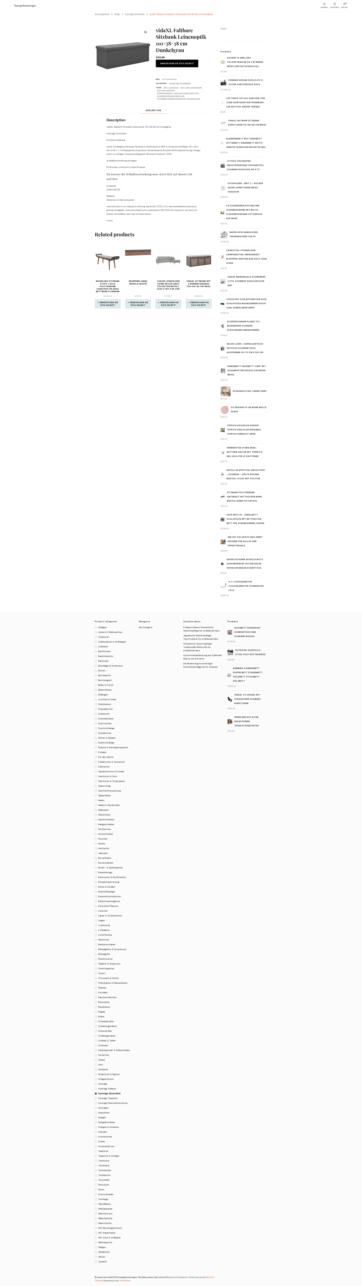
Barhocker (103, 660)
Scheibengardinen (107, 1026)
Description (153, 110)
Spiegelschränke (106, 1122)
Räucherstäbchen (107, 997)
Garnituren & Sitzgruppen (111, 781)
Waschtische (105, 1223)
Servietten (103, 1055)
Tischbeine (103, 1165)
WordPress (125, 1280)
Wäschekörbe (105, 1218)
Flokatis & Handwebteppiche (113, 747)
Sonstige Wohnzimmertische (113, 1103)
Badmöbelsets (105, 656)
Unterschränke (105, 1194)
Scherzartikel (105, 1030)
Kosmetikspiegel (106, 891)
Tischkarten (104, 1175)
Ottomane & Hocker (108, 978)
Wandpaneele (105, 1208)
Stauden (102, 1131)
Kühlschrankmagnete (109, 901)
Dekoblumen (104, 704)
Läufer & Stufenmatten (110, 915)
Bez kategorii (105, 680)
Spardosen (104, 1112)
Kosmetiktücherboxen (109, 896)
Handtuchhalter (106, 819)
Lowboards (104, 925)
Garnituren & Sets (107, 776)
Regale (101, 1011)
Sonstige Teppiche (108, 1098)
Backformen (104, 651)
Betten (101, 670)
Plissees (102, 987)
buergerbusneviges (25, 5)
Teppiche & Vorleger (108, 1155)
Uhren (101, 1189)
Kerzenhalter (104, 857)
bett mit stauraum (191, 87)
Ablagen (102, 627)
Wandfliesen (104, 1203)
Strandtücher (105, 1136)
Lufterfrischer (105, 934)
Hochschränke (105, 833)
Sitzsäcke (103, 1069)
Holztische (103, 848)
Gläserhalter (104, 795)
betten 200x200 (166, 90)
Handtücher (104, 814)
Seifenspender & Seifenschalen (114, 1050)
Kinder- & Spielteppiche (110, 867)
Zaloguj (334, 7)
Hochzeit (102, 838)
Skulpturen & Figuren (109, 1074)
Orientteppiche (106, 968)
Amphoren (103, 636)
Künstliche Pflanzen (108, 906)
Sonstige (102, 1083)
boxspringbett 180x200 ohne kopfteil (178, 93)
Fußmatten (104, 766)
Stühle (101, 1141)
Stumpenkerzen (106, 1146)
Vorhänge (103, 1199)
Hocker (101, 843)
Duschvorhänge (106, 728)
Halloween (103, 809)
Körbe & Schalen (106, 886)
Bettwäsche (104, 675)
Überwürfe (103, 1184)
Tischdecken (104, 1170)
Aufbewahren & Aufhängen (112, 641)
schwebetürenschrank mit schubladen (178, 99)
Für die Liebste (105, 757)
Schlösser (103, 1045)
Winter (101, 1256)
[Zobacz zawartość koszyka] (344, 5)
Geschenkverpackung (109, 790)
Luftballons (104, 930)
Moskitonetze (105, 958)
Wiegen (102, 1247)
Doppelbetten (105, 709)
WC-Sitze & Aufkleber (109, 1237)
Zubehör (102, 1261)
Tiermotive (103, 1160)
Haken (101, 800)
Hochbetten (104, 829)
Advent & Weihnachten (110, 632)
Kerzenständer (105, 862)
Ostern (101, 973)
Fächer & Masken (107, 737)
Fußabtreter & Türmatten (111, 761)
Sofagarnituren (106, 1079)
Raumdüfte (104, 1002)
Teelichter (103, 1151)
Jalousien (103, 853)
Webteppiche (105, 1242)
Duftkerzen (104, 713)
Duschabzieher (106, 718)
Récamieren (104, 1006)
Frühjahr (102, 752)
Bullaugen (103, 694)
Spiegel (102, 1117)
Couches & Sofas (107, 699)
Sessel (101, 1059)
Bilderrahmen (105, 689)
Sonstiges (103, 1107)
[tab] (153, 110)
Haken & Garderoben (109, 805)
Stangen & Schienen (108, 1127)
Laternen (103, 910)
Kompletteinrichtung (108, 882)
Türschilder (104, 1179)
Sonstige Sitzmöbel (180, 83)
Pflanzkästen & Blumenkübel (112, 982)
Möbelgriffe (104, 954)
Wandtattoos (105, 1213)
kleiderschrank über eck (170, 96)
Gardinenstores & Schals (111, 771)
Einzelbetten (104, 733)
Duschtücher (105, 723)
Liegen (101, 920)
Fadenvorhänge (106, 742)
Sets (100, 1064)
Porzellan (103, 992)
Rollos (101, 1016)
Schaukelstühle (106, 1021)
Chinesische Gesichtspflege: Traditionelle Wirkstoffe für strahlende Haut (197, 647)
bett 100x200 (171, 87)
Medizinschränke (106, 944)
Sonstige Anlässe (107, 1088)
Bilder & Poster (106, 684)
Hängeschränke (106, 824)
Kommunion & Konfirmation (112, 877)
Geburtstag (104, 785)
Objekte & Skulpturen (109, 963)
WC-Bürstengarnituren (110, 1227)
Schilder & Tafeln (107, 1040)
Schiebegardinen (107, 1035)
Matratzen (103, 939)
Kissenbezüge (105, 872)
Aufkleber (103, 646)
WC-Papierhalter (107, 1232)
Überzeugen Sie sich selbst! (177, 63)
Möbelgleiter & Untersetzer (112, 949)
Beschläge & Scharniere (110, 665)
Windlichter (104, 1252)
